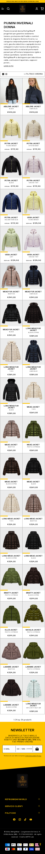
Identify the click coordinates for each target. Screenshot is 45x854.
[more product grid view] (3, 74)
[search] (8, 8)
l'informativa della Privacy (33, 755)
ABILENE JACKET (11, 106)
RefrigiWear (15, 832)
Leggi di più (8, 66)
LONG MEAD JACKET (11, 519)
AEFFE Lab (30, 837)
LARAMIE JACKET (11, 667)
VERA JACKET (33, 218)
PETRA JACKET (11, 143)
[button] (42, 8)
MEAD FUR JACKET (11, 292)
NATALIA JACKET (33, 630)
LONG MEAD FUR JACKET (33, 329)
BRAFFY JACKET (11, 593)
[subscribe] (37, 749)
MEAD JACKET (33, 407)
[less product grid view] (6, 74)
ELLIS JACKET (11, 630)
